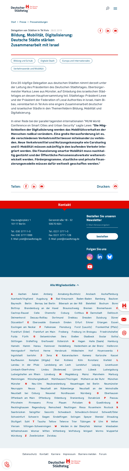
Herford (34, 350)
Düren (114, 317)
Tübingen (85, 421)
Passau (114, 398)
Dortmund (57, 317)
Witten (46, 431)
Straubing (112, 416)
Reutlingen (70, 407)
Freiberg (63, 331)
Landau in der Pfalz (25, 364)
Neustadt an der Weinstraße (98, 388)
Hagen (81, 341)
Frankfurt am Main (44, 331)
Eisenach (55, 322)
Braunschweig (71, 308)
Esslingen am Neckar (23, 327)
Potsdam (78, 402)
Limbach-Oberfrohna (22, 369)
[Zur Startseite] (24, 8)
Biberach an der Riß (70, 303)
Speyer (88, 416)
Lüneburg (49, 374)
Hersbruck (61, 350)
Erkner (89, 322)
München (113, 379)
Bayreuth (16, 303)
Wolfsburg (74, 431)
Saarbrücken (18, 412)
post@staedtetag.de (30, 239)
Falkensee (50, 327)
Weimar (98, 426)
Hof (91, 350)
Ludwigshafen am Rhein (25, 374)
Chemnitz (50, 313)
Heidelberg (64, 346)
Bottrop (15, 308)
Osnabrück (94, 398)
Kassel (114, 355)
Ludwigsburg (110, 369)
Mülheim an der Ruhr (92, 379)
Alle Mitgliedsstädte (62, 285)
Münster (15, 383)
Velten (114, 421)
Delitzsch (112, 313)
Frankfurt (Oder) (20, 331)
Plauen (63, 402)
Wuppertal (112, 431)
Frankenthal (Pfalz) (107, 327)
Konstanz (93, 360)
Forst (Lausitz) (83, 327)
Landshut (81, 364)
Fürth (25, 336)
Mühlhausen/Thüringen (64, 379)
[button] (6, 464)
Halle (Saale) (96, 341)
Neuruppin (17, 388)
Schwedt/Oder (110, 412)
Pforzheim (17, 402)
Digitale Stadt (47, 60)
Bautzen (113, 298)
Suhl (27, 421)
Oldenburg (60, 398)
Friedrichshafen (109, 331)
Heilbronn (112, 346)
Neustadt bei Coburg (25, 393)
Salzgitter (34, 412)
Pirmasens (35, 402)
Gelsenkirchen (48, 336)
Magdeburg (71, 374)
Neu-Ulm (37, 383)
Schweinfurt (18, 416)
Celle (36, 313)
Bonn (115, 303)
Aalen (35, 294)
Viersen (15, 426)
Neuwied (50, 393)
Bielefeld (91, 303)
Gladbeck (89, 336)
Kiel (57, 360)
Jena (49, 355)
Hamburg (113, 341)
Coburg (65, 313)
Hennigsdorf (18, 350)
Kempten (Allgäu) (39, 360)
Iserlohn (31, 355)
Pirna (50, 402)
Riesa (82, 407)
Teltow (52, 421)
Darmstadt (96, 313)
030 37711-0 (23, 231)
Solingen (75, 416)
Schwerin (33, 416)
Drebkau (74, 317)
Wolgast (87, 431)
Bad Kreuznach (64, 298)
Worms (99, 431)
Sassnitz (49, 412)
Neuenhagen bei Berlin (84, 383)
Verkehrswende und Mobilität (29, 68)
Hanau (37, 346)
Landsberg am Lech (58, 364)
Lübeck (94, 369)
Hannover (49, 346)
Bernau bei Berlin (45, 303)
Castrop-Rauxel (20, 313)
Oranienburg (77, 398)
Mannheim (98, 374)
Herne (46, 350)
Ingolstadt (17, 355)
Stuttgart (16, 421)
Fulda (14, 336)
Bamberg (100, 298)
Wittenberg (59, 431)
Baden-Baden (84, 298)
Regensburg (39, 407)
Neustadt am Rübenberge (57, 388)
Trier (74, 421)
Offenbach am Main (23, 398)
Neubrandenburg (56, 383)
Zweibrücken (37, 435)
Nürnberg (86, 393)
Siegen (46, 416)
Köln (80, 360)
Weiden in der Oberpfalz (76, 426)
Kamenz (87, 355)
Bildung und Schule (23, 60)
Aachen (22, 294)
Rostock (108, 407)
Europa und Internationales (76, 60)
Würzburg (16, 435)
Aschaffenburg (109, 294)
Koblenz (68, 360)
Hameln (15, 346)
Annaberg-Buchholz (69, 294)
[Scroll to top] (119, 201)
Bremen (88, 308)
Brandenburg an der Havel (41, 308)
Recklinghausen (20, 407)
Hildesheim (77, 350)
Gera (63, 336)
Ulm (100, 421)
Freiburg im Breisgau (84, 331)
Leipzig (96, 364)
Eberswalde (39, 322)
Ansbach (91, 294)
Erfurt (78, 322)
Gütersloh (62, 341)
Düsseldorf (17, 322)
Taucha (41, 421)
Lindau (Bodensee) (53, 369)
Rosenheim (94, 407)
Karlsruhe (101, 355)
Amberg (48, 294)
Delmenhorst (18, 317)
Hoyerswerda (105, 350)
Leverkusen (111, 364)
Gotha (114, 336)
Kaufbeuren (17, 360)
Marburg (113, 374)
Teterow (64, 421)
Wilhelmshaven (19, 431)
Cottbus (79, 313)
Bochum (104, 303)
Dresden (87, 317)
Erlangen (102, 322)
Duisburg (101, 317)
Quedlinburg (103, 402)
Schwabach (65, 412)
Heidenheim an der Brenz (89, 346)
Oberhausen (111, 393)
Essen (114, 322)
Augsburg (41, 298)
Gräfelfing (32, 341)
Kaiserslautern (70, 355)
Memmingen (18, 379)
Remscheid (55, 407)
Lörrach (77, 369)
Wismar (35, 431)
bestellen (102, 236)
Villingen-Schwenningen (37, 426)
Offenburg (44, 398)
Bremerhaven (104, 308)
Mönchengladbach (38, 379)
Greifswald (47, 341)
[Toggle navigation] (115, 8)
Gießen (75, 336)
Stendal (99, 416)
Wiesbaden (112, 426)
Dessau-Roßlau (38, 317)
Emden (67, 322)
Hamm (26, 346)
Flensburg (65, 327)
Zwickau (51, 435)
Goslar (102, 336)
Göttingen (17, 341)
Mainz (85, 374)
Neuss (31, 388)
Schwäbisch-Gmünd (86, 412)
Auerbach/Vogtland (22, 298)
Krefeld (108, 360)
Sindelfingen (60, 416)
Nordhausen (68, 393)
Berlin (28, 303)
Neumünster (111, 383)
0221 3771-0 (60, 231)
